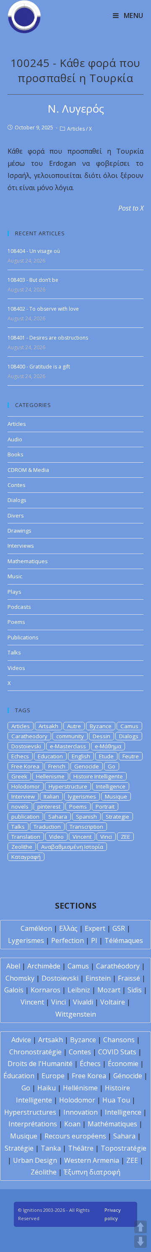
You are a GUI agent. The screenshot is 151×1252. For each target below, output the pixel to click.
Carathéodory (118, 966)
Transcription (86, 826)
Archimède (43, 966)
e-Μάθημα (108, 746)
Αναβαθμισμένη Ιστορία (72, 846)
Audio (15, 439)
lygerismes (82, 796)
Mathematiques (28, 561)
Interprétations (32, 1123)
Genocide (86, 766)
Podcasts (19, 607)
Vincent (82, 836)
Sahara (57, 816)
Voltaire (112, 1002)
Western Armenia (91, 1160)
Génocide (127, 1075)
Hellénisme (80, 1087)
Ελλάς (68, 928)
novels (20, 806)
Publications (23, 637)
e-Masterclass (68, 746)
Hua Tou (116, 1100)
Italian (51, 796)
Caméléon (36, 928)
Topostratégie (123, 1148)
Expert (95, 928)
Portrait (105, 806)
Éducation (18, 1075)
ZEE (125, 836)
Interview (23, 796)
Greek (19, 776)
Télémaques (123, 940)
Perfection (67, 940)
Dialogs (17, 500)
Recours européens (75, 1136)
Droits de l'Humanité (40, 1063)
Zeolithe (21, 846)
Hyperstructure (68, 786)
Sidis (135, 989)
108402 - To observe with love (43, 308)
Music (15, 576)
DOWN (140, 1241)
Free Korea (25, 766)
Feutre (130, 756)
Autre (74, 726)
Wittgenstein (75, 1014)
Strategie (117, 816)
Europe (53, 1075)
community (70, 736)
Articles (76, 128)
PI (94, 940)
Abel (13, 966)
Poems (16, 622)
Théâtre (81, 1148)
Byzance (101, 726)
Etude (106, 756)
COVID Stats (117, 1051)
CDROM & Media (28, 470)
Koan (72, 1123)
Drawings (19, 530)
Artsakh (48, 726)
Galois (13, 989)
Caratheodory (29, 736)
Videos (16, 668)
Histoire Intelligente (98, 776)
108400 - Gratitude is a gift (39, 366)
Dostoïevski (60, 978)
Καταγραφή (26, 856)
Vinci (106, 836)
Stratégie (19, 1148)
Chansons (119, 1039)
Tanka (51, 1148)
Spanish (86, 816)
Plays (14, 591)
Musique (116, 796)
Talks (14, 652)
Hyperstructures (30, 1112)
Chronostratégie (35, 1051)
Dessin (101, 736)
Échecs (90, 1063)
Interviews (21, 545)
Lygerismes (26, 940)
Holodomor (25, 786)
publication (25, 816)
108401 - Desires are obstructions (48, 337)
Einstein (98, 978)
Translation (25, 836)
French (56, 766)
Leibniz (79, 989)
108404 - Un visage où (34, 251)
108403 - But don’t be (33, 279)
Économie (123, 1063)
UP (140, 1227)
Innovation (80, 1112)
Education (50, 756)
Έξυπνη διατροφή (92, 1172)
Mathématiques (112, 1123)
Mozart (108, 989)
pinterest (48, 806)
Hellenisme (50, 776)
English (81, 756)
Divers (16, 515)
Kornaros (45, 989)
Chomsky (19, 978)
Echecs (20, 756)
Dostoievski (26, 746)
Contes (17, 485)
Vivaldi (83, 1002)
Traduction (47, 826)
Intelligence (110, 786)
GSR (118, 928)
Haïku (46, 1087)
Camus (129, 726)
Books (15, 454)
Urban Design (35, 1160)
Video (56, 836)
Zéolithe (44, 1172)
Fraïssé (129, 978)
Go (111, 766)
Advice (21, 1039)
